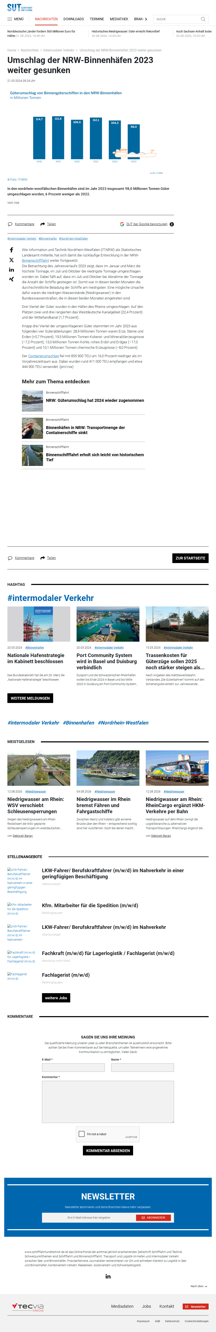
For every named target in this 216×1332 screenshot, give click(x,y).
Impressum (143, 1321)
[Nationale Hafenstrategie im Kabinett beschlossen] (38, 624)
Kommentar (50, 1077)
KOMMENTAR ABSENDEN (108, 1150)
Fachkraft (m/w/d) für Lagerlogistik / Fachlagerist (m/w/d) (108, 953)
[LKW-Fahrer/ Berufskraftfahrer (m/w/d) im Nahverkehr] (21, 932)
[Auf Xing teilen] (11, 278)
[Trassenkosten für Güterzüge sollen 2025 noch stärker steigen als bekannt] (177, 624)
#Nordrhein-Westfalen (123, 723)
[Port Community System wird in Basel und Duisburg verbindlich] (108, 624)
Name (115, 1059)
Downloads (73, 19)
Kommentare (24, 224)
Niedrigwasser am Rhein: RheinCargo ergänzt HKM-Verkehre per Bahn (175, 805)
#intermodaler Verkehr (50, 598)
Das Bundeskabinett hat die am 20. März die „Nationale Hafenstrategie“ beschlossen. (36, 677)
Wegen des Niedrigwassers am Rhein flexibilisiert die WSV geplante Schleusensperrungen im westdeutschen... (34, 824)
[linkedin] (108, 1276)
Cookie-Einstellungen (197, 1321)
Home (11, 50)
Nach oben (197, 1286)
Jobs (146, 1306)
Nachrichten (46, 19)
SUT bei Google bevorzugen (146, 224)
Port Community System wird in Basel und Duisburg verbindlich (107, 661)
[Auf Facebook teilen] (11, 249)
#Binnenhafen (34, 647)
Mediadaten (122, 1306)
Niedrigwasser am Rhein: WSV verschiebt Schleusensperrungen (35, 805)
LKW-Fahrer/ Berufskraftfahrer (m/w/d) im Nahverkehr (104, 927)
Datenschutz (172, 1321)
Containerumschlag (43, 356)
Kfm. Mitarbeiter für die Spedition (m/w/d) (90, 905)
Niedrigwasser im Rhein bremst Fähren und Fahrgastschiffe (103, 805)
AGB (157, 1321)
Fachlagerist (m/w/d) (66, 975)
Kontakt (166, 1306)
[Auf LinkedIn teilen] (11, 269)
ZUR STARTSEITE (190, 558)
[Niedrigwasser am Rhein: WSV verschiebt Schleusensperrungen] (38, 768)
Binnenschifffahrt (35, 260)
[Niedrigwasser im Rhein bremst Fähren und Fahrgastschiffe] (108, 768)
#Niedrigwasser (35, 791)
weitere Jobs (56, 998)
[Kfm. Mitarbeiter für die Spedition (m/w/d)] (21, 909)
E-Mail (46, 1059)
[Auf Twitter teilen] (11, 259)
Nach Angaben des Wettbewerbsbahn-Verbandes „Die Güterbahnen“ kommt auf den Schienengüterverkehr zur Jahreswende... (175, 679)
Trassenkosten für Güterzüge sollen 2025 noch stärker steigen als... (175, 661)
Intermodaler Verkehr (58, 50)
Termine (97, 19)
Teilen (51, 224)
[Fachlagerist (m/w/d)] (21, 976)
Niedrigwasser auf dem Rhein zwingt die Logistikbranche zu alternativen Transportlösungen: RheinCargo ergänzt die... (175, 824)
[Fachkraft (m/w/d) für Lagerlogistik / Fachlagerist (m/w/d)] (21, 956)
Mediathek (119, 19)
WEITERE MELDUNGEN (30, 698)
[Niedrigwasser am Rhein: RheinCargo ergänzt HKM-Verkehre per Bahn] (177, 768)
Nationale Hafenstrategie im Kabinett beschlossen (35, 658)
